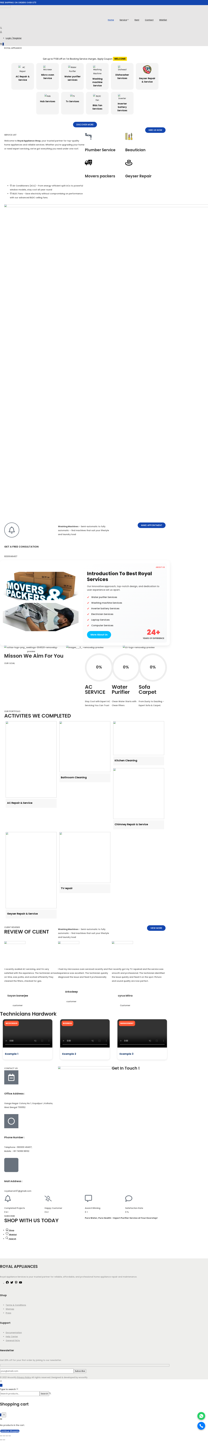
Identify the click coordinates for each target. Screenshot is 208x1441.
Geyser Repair (138, 176)
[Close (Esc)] (9, 1435)
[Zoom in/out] (1, 1435)
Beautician (135, 149)
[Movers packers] (88, 162)
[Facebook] (7, 1283)
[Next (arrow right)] (4, 1439)
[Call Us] (201, 1426)
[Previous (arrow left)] (1, 1439)
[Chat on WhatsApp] (201, 1416)
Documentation (14, 1332)
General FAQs (13, 1340)
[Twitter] (11, 1283)
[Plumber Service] (88, 136)
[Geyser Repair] (128, 162)
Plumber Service (100, 149)
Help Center (12, 1336)
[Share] (7, 1435)
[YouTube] (20, 1283)
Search (44, 1393)
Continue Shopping (10, 1431)
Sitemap (10, 1309)
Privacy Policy (24, 1377)
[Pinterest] (16, 1283)
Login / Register (14, 38)
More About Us (99, 634)
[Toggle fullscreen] (4, 1435)
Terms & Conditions (16, 1305)
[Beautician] (128, 136)
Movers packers (100, 176)
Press (8, 1313)
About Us (160, 567)
